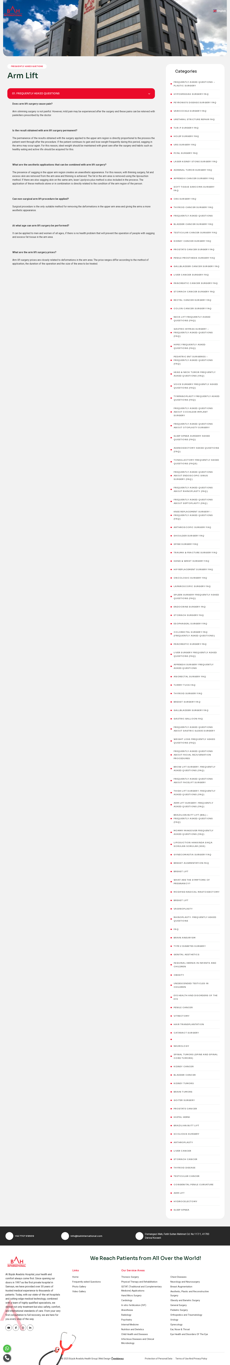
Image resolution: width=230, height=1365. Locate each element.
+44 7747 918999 (24, 1236)
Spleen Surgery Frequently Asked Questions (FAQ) (196, 596)
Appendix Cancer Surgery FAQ (194, 178)
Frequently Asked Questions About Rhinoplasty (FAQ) (193, 489)
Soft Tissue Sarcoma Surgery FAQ (194, 189)
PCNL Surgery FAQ (186, 153)
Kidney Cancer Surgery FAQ (192, 241)
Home (75, 1277)
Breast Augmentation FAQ (191, 863)
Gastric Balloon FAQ (188, 718)
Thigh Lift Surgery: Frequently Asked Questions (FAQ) (194, 793)
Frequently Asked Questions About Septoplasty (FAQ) (193, 501)
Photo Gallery (79, 1286)
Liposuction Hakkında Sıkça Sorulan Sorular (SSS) (193, 844)
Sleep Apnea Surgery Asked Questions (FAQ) (192, 438)
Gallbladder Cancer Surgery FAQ (197, 266)
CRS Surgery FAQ (185, 199)
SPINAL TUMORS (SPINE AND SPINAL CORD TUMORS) (196, 1056)
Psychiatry (126, 1319)
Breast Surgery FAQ (187, 702)
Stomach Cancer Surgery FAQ (194, 291)
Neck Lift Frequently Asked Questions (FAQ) (192, 319)
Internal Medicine (130, 1324)
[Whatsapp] (7, 1349)
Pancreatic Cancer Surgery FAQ (196, 283)
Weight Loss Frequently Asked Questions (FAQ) (194, 741)
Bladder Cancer (185, 1075)
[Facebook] (8, 1328)
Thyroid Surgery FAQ (188, 693)
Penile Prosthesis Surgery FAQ (194, 258)
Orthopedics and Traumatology (186, 1314)
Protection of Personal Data (158, 1358)
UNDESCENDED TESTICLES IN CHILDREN (191, 985)
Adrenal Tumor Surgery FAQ (193, 170)
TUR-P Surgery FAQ (186, 127)
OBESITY (179, 975)
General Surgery (178, 1305)
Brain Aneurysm (185, 937)
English (221, 10)
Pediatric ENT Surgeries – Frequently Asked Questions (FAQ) (193, 360)
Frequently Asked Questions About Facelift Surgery (193, 781)
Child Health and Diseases (134, 1334)
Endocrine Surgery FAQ (190, 606)
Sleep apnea (181, 1210)
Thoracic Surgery (130, 1277)
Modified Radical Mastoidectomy (197, 892)
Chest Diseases (178, 1277)
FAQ (176, 929)
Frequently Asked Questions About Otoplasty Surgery (193, 426)
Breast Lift (181, 871)
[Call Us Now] (7, 1358)
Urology (174, 1319)
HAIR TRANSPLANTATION (189, 1024)
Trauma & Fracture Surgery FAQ (195, 552)
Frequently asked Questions (86, 1281)
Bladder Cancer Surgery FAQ (193, 224)
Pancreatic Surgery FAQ (190, 644)
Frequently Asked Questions (193, 215)
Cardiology (126, 1300)
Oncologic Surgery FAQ (190, 578)
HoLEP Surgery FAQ (186, 136)
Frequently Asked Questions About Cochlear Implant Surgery (193, 412)
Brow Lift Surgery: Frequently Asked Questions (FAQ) (194, 768)
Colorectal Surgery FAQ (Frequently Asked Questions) (194, 634)
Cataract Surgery (186, 1032)
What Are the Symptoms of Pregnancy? (192, 882)
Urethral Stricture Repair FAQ (194, 119)
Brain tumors (183, 1091)
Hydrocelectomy (185, 1201)
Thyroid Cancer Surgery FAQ (193, 207)
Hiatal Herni (182, 1117)
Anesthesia (127, 1310)
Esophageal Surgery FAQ (190, 623)
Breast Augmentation (181, 1286)
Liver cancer (182, 1150)
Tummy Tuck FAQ (185, 685)
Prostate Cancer (185, 1108)
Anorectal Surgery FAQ (190, 676)
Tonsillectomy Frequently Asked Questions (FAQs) (196, 462)
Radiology (126, 1314)
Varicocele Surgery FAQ (190, 111)
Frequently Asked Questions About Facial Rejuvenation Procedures (193, 755)
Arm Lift (179, 1193)
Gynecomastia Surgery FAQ (192, 854)
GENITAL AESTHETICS (186, 954)
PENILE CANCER (183, 1007)
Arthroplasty (183, 1142)
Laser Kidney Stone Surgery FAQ (195, 161)
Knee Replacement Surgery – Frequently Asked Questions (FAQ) (193, 515)
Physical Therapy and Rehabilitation (139, 1281)
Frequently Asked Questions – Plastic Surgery (194, 84)
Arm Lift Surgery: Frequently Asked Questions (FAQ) (193, 805)
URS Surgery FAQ (185, 144)
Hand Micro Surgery (131, 1295)
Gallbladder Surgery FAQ (191, 710)
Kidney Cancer (184, 1066)
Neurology (181, 1046)
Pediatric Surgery (179, 1310)
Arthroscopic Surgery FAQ (192, 527)
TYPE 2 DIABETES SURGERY (190, 946)
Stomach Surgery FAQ (189, 615)
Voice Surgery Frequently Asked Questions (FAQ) (196, 386)
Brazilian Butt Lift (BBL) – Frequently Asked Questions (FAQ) (193, 818)
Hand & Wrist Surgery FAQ (191, 561)
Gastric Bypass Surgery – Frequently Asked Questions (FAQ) (193, 332)
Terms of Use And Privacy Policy (191, 1358)
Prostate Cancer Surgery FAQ (194, 249)
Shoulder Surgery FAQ (189, 535)
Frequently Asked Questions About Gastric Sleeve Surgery (194, 729)
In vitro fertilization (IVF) (133, 1305)
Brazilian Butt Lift (186, 1125)
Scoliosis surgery (186, 1134)
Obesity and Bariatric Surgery (185, 1300)
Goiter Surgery (184, 1100)
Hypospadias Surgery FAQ (191, 94)
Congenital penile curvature (193, 1184)
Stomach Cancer (185, 1159)
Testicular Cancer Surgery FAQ (195, 232)
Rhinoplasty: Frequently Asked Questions (195, 919)
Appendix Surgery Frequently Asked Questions (194, 666)
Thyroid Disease (184, 1167)
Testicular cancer (186, 1176)
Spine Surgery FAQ (186, 544)
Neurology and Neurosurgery (185, 1281)
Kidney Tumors (184, 1083)
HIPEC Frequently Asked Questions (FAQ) (189, 346)
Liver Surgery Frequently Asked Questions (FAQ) (195, 654)
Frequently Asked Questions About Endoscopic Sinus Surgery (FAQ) (193, 476)
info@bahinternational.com (86, 1236)
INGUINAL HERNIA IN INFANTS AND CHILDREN (195, 965)
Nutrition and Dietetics (132, 1329)
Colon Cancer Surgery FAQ (193, 308)
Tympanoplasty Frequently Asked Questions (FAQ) (197, 398)
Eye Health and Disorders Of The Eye (195, 997)
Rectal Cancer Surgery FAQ (192, 300)
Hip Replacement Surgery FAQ (193, 569)
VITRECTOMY (181, 1016)
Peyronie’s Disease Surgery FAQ (195, 102)
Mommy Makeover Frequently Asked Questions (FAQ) (193, 832)
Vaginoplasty (183, 908)
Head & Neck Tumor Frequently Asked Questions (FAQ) (195, 374)
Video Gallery (79, 1291)
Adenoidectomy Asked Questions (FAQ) (196, 450)
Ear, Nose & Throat (180, 1329)
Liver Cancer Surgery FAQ (191, 274)
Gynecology (176, 1324)
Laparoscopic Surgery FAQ (192, 586)
